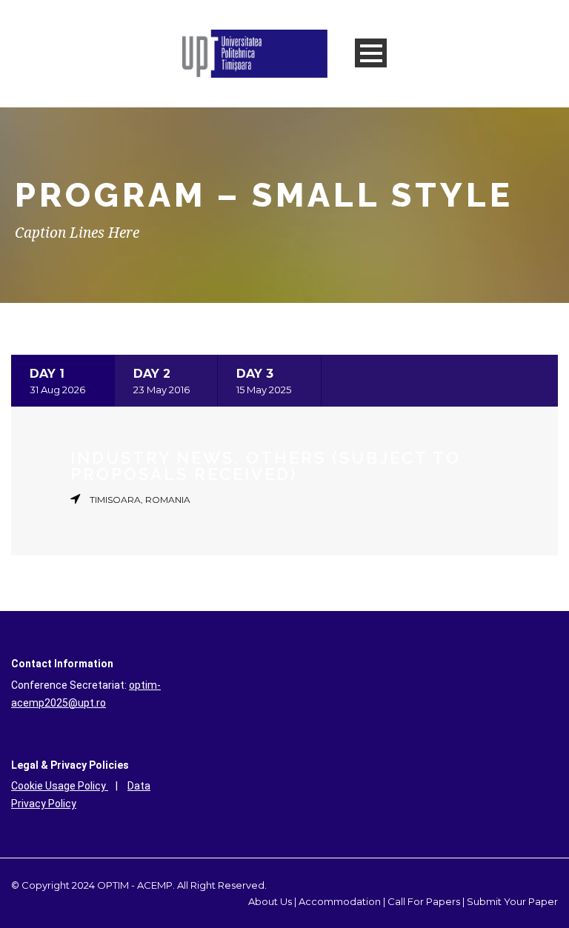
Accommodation (340, 901)
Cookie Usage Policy (59, 786)
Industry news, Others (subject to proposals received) (265, 466)
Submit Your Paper (512, 901)
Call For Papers (423, 901)
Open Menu (371, 53)
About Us (270, 901)
